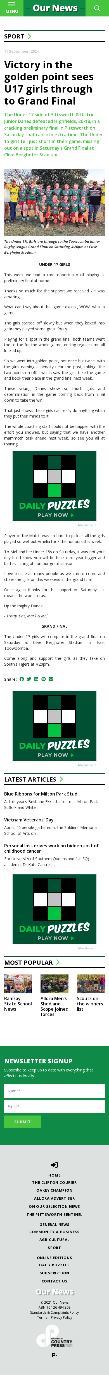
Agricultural (54, 1239)
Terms (42, 1317)
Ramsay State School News (18, 1003)
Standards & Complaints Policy (54, 1312)
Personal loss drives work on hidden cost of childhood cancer (51, 848)
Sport (14, 36)
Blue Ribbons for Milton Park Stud (40, 794)
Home (54, 1175)
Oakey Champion (54, 1190)
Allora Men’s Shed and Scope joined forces (54, 1006)
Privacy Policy (61, 1317)
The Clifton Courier (54, 1182)
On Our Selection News (54, 1206)
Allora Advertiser (54, 1198)
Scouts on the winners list (90, 1003)
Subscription (55, 1272)
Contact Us (55, 1281)
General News (54, 1224)
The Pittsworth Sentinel (54, 1214)
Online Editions (54, 1257)
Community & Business (54, 1231)
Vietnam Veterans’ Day (29, 820)
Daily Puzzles (54, 1264)
